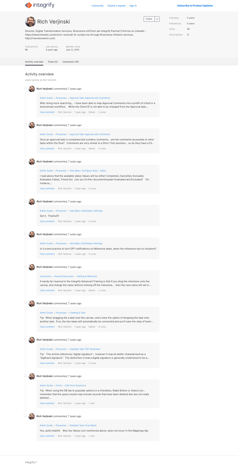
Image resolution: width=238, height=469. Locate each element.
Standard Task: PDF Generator (85, 349)
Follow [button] (149, 19)
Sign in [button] (133, 5)
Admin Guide (46, 98)
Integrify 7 (31, 462)
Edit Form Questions (75, 385)
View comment (47, 112)
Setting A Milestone (87, 276)
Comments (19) (70, 61)
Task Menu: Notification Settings (86, 210)
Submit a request (117, 5)
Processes (61, 98)
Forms (59, 385)
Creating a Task (77, 312)
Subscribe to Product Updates (195, 5)
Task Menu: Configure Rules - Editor (88, 170)
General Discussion (64, 276)
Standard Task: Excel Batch (83, 425)
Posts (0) (53, 61)
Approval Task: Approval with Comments (90, 98)
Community (98, 5)
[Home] (39, 7)
